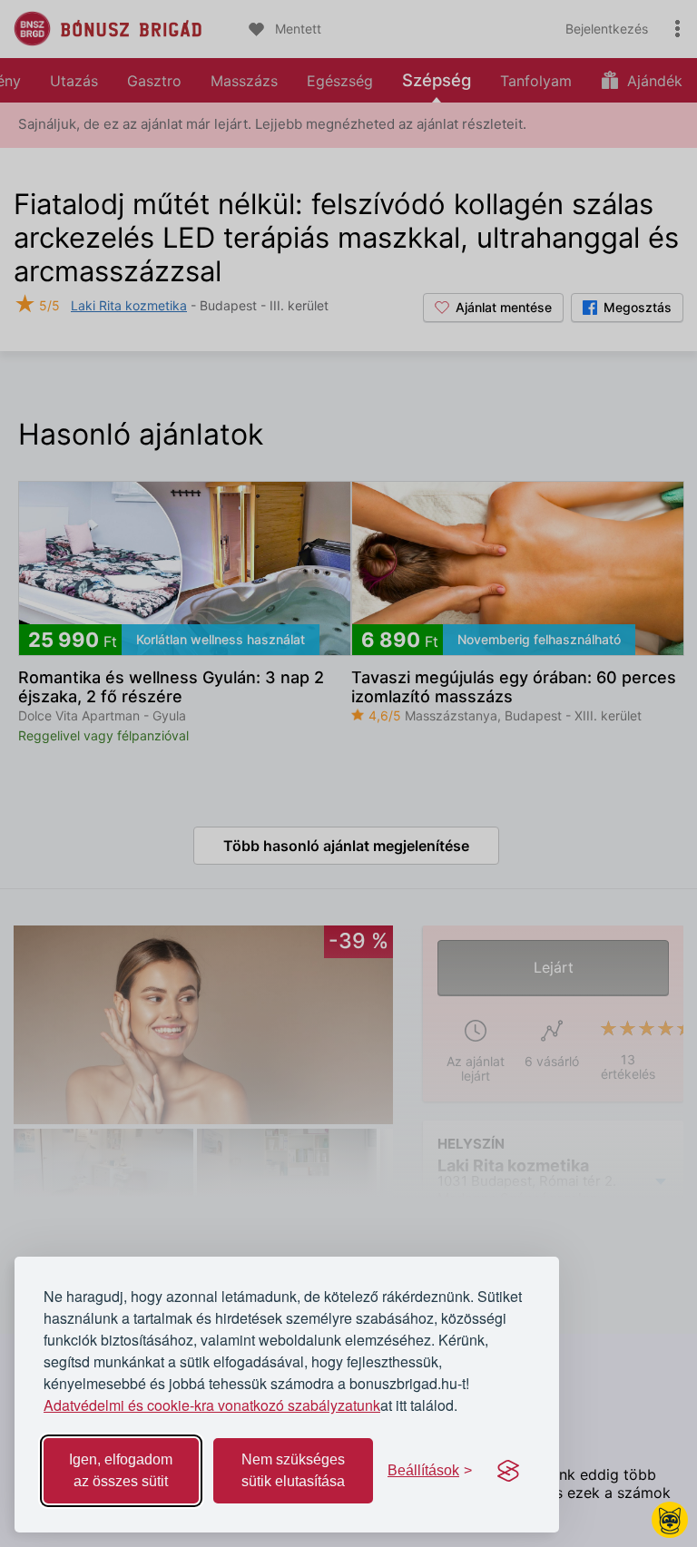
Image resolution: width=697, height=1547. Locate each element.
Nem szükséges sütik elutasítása (293, 1470)
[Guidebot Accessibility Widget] (670, 1520)
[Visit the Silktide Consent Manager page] (508, 1471)
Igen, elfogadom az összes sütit (120, 1470)
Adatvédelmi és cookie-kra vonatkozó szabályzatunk (212, 1405)
